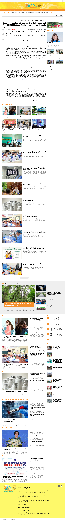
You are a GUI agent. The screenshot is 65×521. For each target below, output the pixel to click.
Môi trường (16, 10)
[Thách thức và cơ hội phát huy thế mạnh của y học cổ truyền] (12, 188)
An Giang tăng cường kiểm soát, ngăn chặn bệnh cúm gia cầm (36, 459)
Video (24, 283)
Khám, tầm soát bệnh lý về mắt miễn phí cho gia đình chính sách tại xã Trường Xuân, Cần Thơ (37, 354)
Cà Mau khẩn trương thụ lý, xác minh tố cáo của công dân (59, 67)
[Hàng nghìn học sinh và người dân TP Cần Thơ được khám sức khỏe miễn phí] (12, 220)
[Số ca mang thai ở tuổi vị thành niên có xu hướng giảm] (9, 110)
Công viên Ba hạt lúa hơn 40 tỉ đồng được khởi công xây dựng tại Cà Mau (51, 12)
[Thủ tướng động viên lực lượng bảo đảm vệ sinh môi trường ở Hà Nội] (41, 301)
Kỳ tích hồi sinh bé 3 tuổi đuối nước (36, 435)
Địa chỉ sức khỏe (52, 343)
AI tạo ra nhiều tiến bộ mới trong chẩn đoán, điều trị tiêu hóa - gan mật (36, 347)
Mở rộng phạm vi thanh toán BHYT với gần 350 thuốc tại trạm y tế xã (37, 374)
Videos (50, 10)
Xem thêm (24, 277)
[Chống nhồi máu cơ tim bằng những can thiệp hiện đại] (39, 123)
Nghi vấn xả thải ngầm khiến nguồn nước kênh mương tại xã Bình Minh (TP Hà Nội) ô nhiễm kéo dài (54, 293)
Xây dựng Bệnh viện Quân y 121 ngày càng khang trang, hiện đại (50, 57)
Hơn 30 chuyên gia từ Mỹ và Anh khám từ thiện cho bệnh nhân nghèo (57, 347)
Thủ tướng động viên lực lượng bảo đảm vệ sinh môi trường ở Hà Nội (53, 300)
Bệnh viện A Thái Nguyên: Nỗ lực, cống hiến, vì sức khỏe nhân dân (57, 380)
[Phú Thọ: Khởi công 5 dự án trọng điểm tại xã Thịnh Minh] (15, 438)
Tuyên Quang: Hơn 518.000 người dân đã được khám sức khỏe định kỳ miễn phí (9, 129)
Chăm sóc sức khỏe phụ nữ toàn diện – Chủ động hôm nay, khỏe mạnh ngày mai (34, 151)
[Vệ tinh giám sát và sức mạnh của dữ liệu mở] (41, 288)
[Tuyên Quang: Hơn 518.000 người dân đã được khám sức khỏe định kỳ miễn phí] (9, 123)
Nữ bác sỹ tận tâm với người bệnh (36, 441)
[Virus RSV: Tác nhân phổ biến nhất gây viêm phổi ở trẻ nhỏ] (12, 140)
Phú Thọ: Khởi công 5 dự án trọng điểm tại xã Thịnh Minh (15, 448)
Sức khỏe (11, 10)
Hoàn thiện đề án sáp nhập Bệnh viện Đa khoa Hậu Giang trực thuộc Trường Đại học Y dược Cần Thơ (56, 340)
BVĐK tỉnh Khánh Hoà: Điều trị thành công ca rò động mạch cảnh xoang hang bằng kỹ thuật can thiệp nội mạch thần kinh (37, 472)
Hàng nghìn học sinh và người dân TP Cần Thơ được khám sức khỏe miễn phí (33, 215)
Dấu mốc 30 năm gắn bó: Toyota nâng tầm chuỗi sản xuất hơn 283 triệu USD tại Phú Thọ (56, 318)
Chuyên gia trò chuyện (41, 10)
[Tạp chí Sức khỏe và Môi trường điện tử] (32, 5)
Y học (19, 10)
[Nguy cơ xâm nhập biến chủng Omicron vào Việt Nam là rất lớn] (15, 409)
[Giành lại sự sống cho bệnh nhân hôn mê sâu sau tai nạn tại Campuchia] (39, 110)
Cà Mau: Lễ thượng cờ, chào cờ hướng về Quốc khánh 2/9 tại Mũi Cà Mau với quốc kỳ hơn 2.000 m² (56, 334)
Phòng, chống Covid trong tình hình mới (14, 455)
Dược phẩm (37, 20)
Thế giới (26, 10)
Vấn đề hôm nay (6, 10)
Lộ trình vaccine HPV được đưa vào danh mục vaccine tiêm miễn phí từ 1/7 (37, 388)
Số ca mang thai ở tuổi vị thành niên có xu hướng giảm (8, 117)
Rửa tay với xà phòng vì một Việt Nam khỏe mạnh (16, 399)
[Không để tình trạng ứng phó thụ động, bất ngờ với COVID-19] (15, 466)
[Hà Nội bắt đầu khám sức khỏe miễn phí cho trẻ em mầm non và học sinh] (12, 269)
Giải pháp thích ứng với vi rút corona (36, 401)
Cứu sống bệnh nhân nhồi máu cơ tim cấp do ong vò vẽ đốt (24, 117)
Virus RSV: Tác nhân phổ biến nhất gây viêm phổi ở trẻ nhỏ (36, 332)
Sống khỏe (42, 20)
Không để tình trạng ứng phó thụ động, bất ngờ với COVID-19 (14, 476)
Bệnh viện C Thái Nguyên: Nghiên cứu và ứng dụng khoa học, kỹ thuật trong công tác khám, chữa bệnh (57, 361)
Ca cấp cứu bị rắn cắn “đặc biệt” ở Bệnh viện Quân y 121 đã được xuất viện (36, 430)
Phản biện (47, 10)
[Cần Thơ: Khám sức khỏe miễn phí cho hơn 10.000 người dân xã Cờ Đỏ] (24, 123)
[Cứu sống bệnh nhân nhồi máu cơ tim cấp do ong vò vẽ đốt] (24, 110)
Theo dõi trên (35, 29)
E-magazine (13, 283)
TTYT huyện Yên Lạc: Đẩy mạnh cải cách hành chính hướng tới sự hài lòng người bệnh (57, 354)
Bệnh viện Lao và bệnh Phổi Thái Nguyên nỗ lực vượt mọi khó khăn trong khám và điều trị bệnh (57, 368)
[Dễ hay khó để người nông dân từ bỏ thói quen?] (41, 307)
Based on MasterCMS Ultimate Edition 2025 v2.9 (10, 519)
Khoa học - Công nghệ (32, 10)
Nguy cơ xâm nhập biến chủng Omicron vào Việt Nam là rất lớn (14, 420)
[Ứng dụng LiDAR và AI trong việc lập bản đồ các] (18, 294)
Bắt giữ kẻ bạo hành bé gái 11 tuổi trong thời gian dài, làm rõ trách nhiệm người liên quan (50, 67)
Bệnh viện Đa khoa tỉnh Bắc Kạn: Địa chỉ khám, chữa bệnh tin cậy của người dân (57, 400)
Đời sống (22, 10)
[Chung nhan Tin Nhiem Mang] (23, 516)
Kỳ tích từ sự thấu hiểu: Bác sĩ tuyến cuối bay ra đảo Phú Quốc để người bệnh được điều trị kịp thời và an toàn (34, 168)
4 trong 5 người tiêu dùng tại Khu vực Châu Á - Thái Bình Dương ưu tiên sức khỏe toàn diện (34, 248)
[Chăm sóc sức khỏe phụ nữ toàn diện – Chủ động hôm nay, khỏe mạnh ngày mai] (12, 156)
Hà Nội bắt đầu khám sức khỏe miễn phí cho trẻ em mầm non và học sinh (34, 264)
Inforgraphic (19, 283)
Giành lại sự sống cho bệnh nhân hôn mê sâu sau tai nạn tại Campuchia (39, 117)
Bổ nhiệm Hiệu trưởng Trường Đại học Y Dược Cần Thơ (54, 43)
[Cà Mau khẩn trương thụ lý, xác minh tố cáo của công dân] (59, 62)
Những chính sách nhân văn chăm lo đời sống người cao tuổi (37, 362)
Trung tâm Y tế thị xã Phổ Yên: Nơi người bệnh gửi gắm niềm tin (57, 373)
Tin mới (25, 20)
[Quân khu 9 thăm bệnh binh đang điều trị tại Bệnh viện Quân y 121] (59, 51)
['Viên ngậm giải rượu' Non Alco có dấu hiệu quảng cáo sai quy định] (15, 381)
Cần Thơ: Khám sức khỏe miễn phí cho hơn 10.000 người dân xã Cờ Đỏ (24, 129)
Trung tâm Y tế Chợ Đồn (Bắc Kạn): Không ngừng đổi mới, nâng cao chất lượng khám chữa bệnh (57, 394)
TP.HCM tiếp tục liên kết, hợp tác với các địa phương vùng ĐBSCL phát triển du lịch (23, 12)
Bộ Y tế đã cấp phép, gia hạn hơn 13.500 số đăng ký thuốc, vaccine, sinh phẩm (37, 465)
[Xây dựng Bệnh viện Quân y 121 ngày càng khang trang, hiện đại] (50, 51)
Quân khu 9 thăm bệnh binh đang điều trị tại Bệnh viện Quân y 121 (59, 57)
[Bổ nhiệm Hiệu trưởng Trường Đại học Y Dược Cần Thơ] (55, 37)
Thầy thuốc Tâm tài (31, 20)
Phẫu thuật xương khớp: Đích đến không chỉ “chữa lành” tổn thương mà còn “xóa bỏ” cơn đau (34, 231)
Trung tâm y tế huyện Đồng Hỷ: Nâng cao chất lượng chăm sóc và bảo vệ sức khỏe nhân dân (57, 388)
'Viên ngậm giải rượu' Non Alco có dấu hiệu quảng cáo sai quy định (33, 199)
